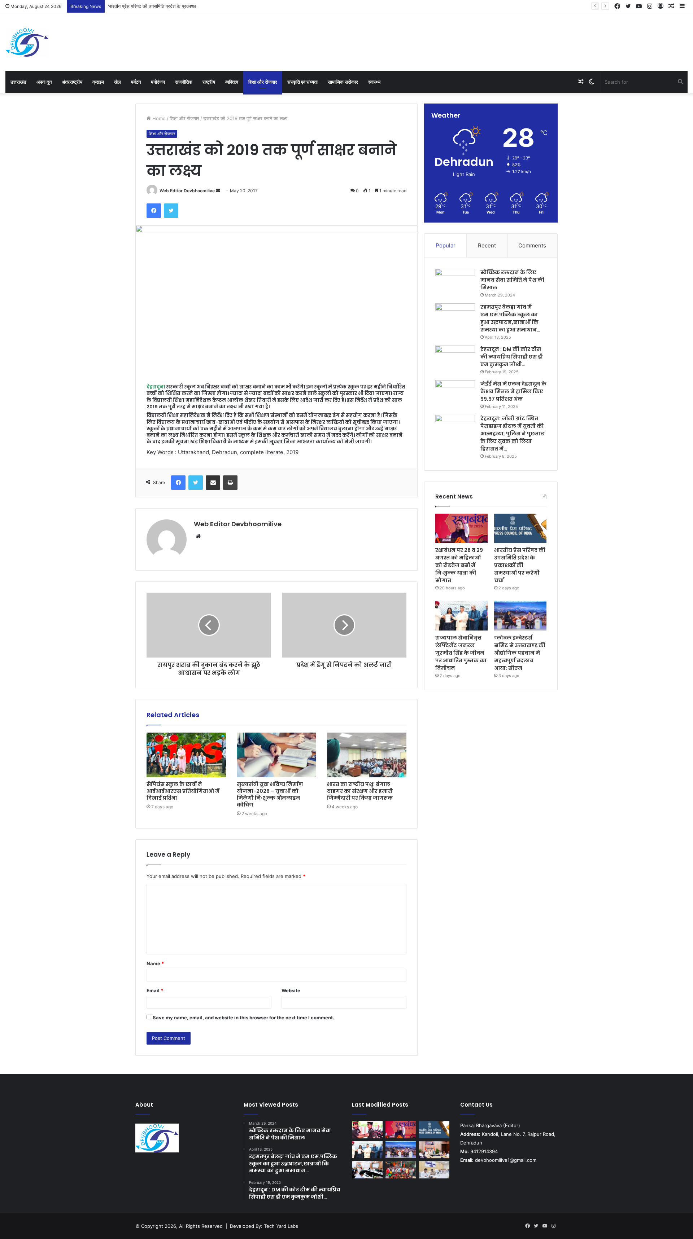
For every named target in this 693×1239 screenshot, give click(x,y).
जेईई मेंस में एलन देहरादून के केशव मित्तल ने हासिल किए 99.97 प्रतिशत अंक (513, 391)
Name (155, 963)
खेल (117, 82)
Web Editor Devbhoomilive (187, 190)
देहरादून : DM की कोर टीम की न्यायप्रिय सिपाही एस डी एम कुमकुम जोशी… (511, 357)
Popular (446, 245)
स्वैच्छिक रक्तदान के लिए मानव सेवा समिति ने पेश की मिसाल (512, 280)
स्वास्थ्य (374, 82)
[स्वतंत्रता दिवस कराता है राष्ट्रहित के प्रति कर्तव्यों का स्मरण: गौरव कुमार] (400, 1169)
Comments (532, 245)
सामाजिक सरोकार (343, 82)
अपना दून (44, 82)
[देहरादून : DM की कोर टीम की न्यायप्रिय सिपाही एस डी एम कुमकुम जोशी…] (455, 359)
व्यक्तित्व (231, 82)
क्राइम (98, 82)
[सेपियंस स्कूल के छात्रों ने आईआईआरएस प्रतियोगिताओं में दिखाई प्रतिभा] (186, 755)
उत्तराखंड (18, 82)
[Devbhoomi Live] (27, 42)
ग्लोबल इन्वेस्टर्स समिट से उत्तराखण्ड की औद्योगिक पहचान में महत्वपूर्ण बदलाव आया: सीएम (519, 653)
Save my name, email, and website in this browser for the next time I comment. (243, 1017)
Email (155, 990)
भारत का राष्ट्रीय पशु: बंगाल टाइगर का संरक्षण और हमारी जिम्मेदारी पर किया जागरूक (360, 791)
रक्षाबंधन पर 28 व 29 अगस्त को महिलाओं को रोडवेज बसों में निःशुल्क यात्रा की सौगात (459, 565)
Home (158, 118)
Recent (487, 245)
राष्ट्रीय (208, 82)
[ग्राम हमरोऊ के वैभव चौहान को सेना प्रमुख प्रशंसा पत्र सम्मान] (367, 1129)
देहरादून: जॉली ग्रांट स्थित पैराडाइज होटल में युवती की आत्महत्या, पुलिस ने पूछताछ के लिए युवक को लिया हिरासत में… (512, 433)
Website (291, 990)
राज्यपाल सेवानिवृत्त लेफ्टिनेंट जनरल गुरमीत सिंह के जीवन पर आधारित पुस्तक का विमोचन (461, 653)
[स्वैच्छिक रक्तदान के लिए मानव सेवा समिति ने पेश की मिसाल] (455, 282)
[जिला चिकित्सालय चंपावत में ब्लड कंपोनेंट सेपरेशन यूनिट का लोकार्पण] (434, 1150)
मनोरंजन (158, 82)
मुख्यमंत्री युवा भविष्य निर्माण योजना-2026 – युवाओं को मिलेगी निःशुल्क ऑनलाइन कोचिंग (270, 794)
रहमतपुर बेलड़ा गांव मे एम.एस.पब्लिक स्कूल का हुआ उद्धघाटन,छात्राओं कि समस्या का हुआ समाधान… (510, 318)
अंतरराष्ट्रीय (72, 82)
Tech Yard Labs (281, 1226)
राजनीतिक (183, 82)
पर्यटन (136, 82)
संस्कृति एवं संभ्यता (302, 82)
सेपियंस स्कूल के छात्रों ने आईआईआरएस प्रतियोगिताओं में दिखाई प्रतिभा (183, 791)
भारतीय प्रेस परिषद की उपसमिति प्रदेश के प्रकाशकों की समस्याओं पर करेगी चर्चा (177, 6)
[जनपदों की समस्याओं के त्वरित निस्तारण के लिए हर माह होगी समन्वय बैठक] (367, 1169)
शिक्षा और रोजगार (262, 82)
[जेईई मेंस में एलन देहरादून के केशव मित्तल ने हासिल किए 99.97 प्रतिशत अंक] (455, 393)
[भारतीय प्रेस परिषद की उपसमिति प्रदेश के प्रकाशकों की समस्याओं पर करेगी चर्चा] (520, 528)
